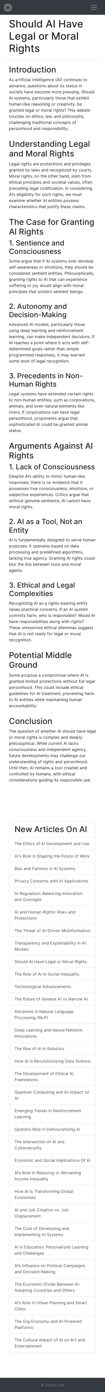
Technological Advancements (43, 986)
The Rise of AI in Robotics (39, 1048)
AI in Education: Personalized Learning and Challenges (51, 1250)
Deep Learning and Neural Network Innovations (49, 1033)
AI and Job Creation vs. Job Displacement (42, 1213)
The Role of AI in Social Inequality (47, 974)
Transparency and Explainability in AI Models (50, 946)
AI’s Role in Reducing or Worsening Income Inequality (48, 1175)
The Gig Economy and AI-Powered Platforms (48, 1324)
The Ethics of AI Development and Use (52, 843)
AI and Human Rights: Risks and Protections (45, 915)
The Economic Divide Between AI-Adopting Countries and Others (47, 1287)
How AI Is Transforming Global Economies (44, 1194)
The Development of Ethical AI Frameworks (44, 1076)
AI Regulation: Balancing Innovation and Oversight (48, 896)
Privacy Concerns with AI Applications (51, 880)
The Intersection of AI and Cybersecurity (39, 1144)
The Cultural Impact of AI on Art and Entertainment (50, 1342)
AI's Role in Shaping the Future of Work (52, 856)
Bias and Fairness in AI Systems (45, 868)
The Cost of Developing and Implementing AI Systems (42, 1231)
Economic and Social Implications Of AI (52, 1160)
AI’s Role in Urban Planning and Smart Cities (51, 1305)
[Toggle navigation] (94, 7)
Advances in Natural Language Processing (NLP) (44, 1014)
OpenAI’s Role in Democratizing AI (47, 1129)
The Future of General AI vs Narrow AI (51, 999)
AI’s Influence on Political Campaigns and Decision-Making (50, 1268)
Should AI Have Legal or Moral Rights (51, 961)
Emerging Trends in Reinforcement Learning (48, 1113)
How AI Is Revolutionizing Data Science (52, 1061)
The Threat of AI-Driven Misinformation (52, 930)
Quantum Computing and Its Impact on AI (52, 1095)
